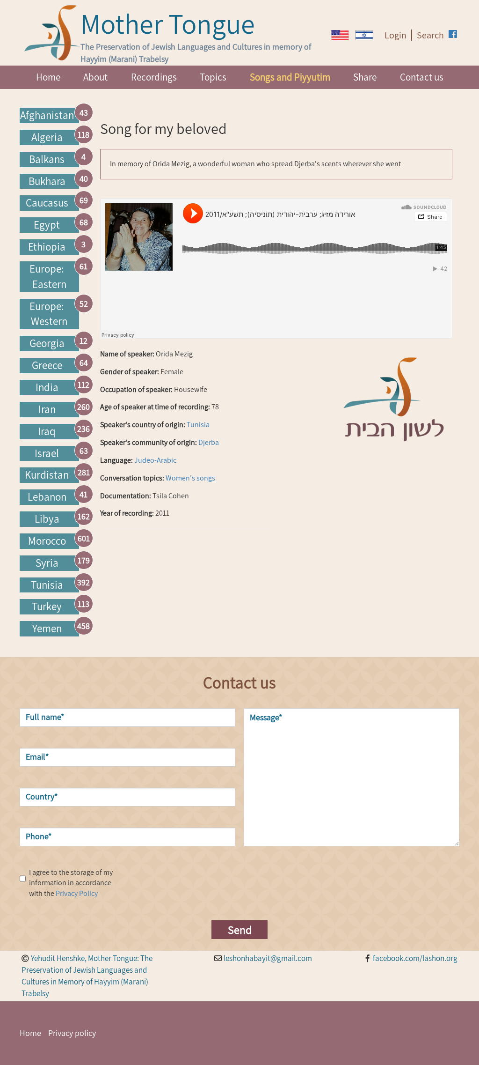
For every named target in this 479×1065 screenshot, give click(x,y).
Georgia (47, 343)
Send (240, 929)
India (47, 387)
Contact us (421, 77)
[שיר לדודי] (364, 35)
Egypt (47, 225)
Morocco (47, 541)
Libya (47, 519)
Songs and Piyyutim (290, 77)
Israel (47, 453)
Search (430, 35)
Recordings (154, 77)
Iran (47, 409)
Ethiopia (46, 247)
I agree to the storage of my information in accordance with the (71, 883)
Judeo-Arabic (155, 460)
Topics (213, 77)
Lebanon (47, 497)
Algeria (47, 137)
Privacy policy (72, 1033)
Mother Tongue (167, 23)
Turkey (47, 606)
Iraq (47, 431)
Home (48, 77)
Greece (47, 365)
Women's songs (190, 478)
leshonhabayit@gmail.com (268, 958)
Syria (47, 563)
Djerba (208, 442)
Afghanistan (47, 115)
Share (365, 77)
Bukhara (47, 181)
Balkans (47, 159)
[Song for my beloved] (340, 35)
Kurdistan (47, 475)
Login (395, 35)
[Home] (52, 33)
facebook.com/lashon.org (415, 958)
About (95, 77)
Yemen (47, 628)
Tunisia (47, 585)
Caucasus (47, 203)
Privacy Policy (77, 893)
